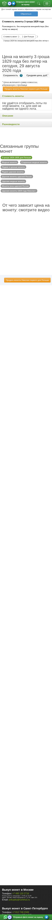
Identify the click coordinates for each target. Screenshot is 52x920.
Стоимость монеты (13, 96)
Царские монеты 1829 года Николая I (19, 191)
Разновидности (11, 124)
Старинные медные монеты (34, 162)
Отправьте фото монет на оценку (25, 3)
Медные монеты (9, 162)
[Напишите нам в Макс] (10, 3)
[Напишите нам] (5, 917)
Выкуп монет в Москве (18, 889)
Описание (7, 116)
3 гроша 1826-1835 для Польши (16, 157)
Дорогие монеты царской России (17, 176)
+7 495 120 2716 (20, 893)
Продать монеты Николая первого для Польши (26, 89)
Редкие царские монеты (13, 172)
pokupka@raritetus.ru (19, 900)
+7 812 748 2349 (20, 912)
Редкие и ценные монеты (13, 167)
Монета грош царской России (15, 186)
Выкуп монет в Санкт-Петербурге (25, 908)
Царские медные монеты (13, 181)
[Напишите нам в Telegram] (14, 3)
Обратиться (26, 14)
